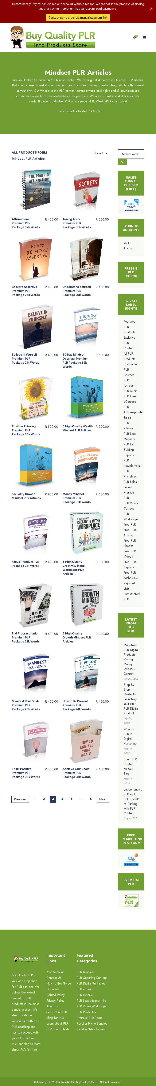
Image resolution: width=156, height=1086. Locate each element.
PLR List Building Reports (129, 449)
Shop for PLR (55, 1018)
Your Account (55, 972)
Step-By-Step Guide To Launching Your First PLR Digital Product (131, 699)
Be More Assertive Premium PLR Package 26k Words (26, 291)
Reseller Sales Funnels (91, 1029)
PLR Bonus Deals (57, 1029)
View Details (35, 188)
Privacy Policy (55, 1000)
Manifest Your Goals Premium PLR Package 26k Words (26, 705)
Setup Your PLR (56, 1012)
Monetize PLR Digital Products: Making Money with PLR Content (131, 659)
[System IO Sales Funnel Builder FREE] (131, 205)
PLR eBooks (85, 989)
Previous (20, 799)
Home (58, 111)
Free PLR (130, 524)
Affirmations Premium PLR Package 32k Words (26, 223)
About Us (52, 1006)
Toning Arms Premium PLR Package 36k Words (77, 223)
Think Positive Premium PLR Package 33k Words (26, 773)
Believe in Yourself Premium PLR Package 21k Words (25, 358)
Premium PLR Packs (89, 1018)
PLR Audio (131, 391)
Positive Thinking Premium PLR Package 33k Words (26, 430)
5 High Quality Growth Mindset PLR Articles (77, 637)
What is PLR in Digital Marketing (130, 736)
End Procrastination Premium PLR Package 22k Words (26, 637)
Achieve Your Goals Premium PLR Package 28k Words (77, 773)
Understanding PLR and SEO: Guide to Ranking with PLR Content (133, 801)
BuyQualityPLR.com (87, 1082)
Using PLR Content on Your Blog (130, 766)
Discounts (52, 989)
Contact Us (53, 978)
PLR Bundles (85, 972)
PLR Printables (86, 1012)
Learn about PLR (57, 1023)
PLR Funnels (85, 995)
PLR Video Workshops (91, 1006)
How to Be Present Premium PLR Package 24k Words (77, 705)
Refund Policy (55, 995)
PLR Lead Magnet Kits (91, 1000)
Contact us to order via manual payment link (78, 17)
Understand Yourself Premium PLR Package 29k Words (77, 291)
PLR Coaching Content (92, 978)
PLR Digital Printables (91, 983)
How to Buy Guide (58, 983)
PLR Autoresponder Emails (133, 412)
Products (70, 111)
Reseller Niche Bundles (92, 1023)
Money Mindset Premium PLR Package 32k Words (77, 498)
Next (103, 799)
